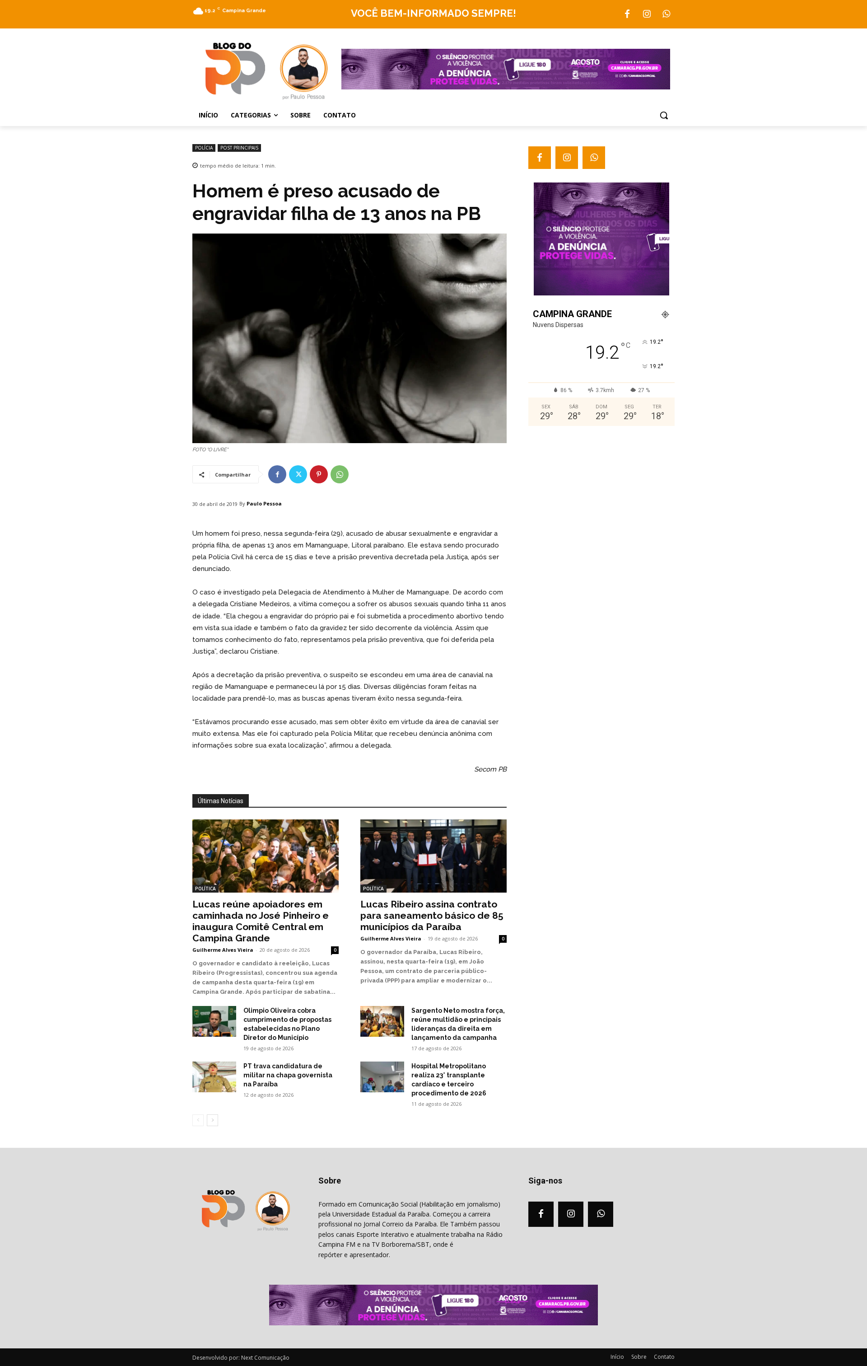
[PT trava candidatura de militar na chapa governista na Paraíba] (214, 1077)
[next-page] (212, 1120)
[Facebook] (627, 14)
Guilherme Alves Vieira (222, 949)
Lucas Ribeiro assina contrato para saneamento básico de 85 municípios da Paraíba (431, 915)
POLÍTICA (205, 888)
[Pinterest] (319, 474)
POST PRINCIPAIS (239, 148)
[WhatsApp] (666, 14)
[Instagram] (646, 14)
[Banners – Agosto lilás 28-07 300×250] (601, 293)
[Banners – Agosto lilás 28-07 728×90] (505, 87)
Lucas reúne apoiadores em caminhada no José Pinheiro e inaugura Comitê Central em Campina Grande (260, 921)
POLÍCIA (204, 148)
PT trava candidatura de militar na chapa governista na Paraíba (287, 1075)
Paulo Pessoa (264, 503)
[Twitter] (298, 474)
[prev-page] (198, 1120)
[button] (664, 115)
